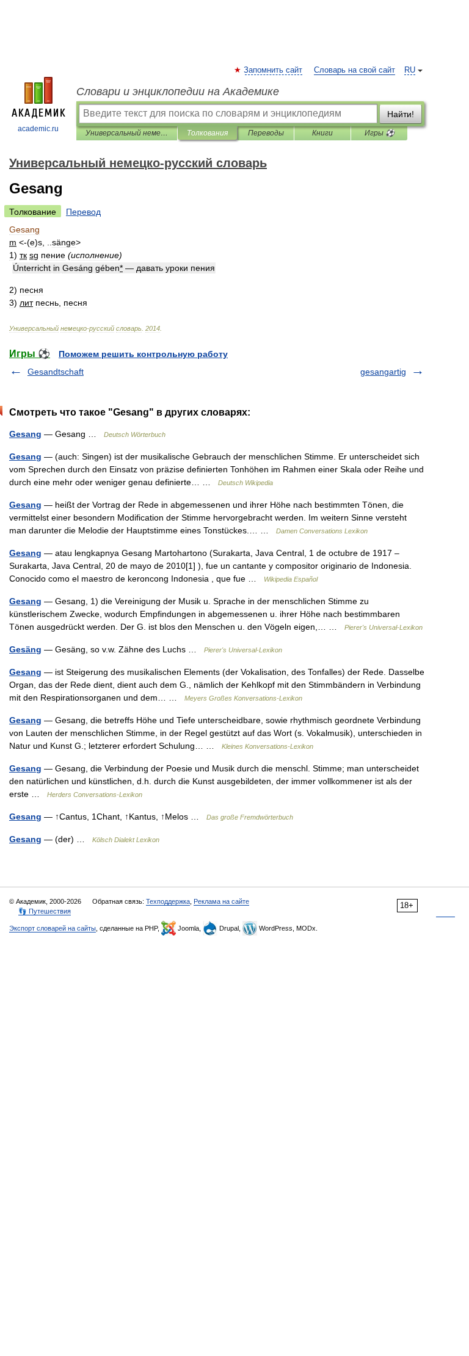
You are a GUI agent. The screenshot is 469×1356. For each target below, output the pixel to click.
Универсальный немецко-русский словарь (126, 133)
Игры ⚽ (379, 133)
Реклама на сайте (221, 901)
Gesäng (25, 649)
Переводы (266, 133)
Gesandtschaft (55, 372)
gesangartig (383, 372)
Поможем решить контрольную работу (143, 354)
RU (409, 70)
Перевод (83, 212)
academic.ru (38, 128)
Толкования (207, 133)
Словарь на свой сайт (354, 70)
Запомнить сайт (273, 70)
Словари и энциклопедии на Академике (177, 91)
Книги (322, 133)
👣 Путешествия (44, 911)
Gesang (25, 434)
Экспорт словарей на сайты (52, 928)
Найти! (400, 114)
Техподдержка (168, 901)
